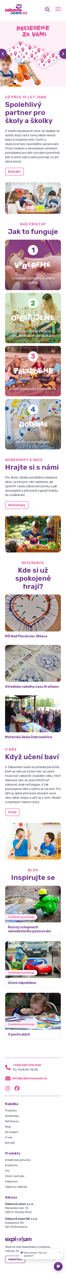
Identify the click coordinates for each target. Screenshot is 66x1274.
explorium (15, 1259)
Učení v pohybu (14, 1176)
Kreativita (11, 1165)
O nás (12, 812)
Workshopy (16, 505)
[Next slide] (62, 54)
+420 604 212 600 (27, 1065)
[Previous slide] (3, 54)
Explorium (11, 1181)
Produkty (11, 1110)
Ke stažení (11, 1132)
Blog (8, 1126)
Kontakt (14, 171)
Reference (11, 1121)
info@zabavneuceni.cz (29, 1078)
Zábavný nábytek (16, 1186)
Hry (7, 1170)
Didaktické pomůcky (18, 1160)
